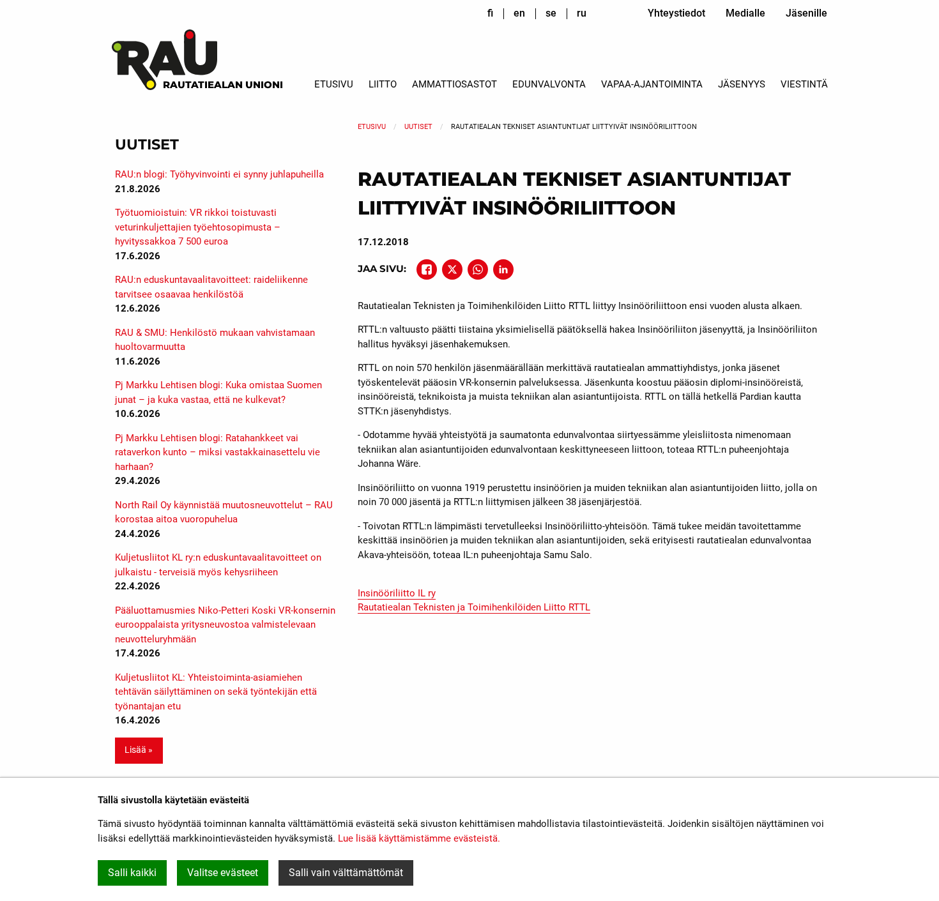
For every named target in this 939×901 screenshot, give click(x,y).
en (519, 13)
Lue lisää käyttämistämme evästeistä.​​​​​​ (419, 838)
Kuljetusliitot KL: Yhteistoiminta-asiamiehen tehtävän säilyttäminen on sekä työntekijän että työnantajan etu (216, 692)
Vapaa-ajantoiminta (652, 84)
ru (581, 13)
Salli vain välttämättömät (346, 873)
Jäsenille (806, 13)
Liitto (383, 84)
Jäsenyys (741, 84)
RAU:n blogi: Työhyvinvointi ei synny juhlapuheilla (219, 174)
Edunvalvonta (549, 84)
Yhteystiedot (676, 13)
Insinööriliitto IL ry (397, 593)
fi (490, 13)
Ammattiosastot (454, 84)
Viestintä (804, 84)
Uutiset (418, 127)
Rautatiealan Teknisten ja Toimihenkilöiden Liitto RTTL (474, 607)
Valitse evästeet (222, 873)
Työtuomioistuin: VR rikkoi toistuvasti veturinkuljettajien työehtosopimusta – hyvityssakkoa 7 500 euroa (197, 227)
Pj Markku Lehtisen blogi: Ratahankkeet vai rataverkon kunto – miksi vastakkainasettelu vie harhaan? (217, 452)
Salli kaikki (132, 873)
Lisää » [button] (139, 750)
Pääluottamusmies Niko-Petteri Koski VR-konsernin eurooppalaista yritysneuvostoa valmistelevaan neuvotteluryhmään (225, 625)
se (551, 13)
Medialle (745, 13)
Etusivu (333, 84)
